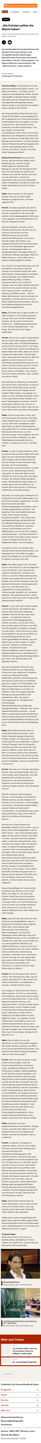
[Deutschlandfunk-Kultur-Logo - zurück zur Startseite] (20, 6)
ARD (12, 1431)
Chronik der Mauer (10, 1434)
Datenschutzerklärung (12, 1417)
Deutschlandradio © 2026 (13, 1438)
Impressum (6, 1424)
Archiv (6, 19)
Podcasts (26, 12)
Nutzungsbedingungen (12, 1421)
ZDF (17, 1431)
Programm (15, 12)
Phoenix (25, 1431)
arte (32, 1431)
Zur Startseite (8, 1374)
